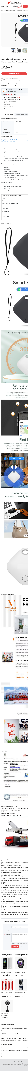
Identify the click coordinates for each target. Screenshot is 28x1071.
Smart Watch (4, 1033)
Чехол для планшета (6, 1030)
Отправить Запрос (14, 73)
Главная (3, 10)
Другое (16, 1033)
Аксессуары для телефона (21, 1028)
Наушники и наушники (20, 1030)
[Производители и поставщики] (14, 2)
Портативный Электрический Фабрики (11, 1050)
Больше (3, 1056)
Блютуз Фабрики (6, 1047)
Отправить (15, 946)
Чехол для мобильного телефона (9, 1028)
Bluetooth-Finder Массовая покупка (11, 1054)
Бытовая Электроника (11, 10)
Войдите (4, 108)
